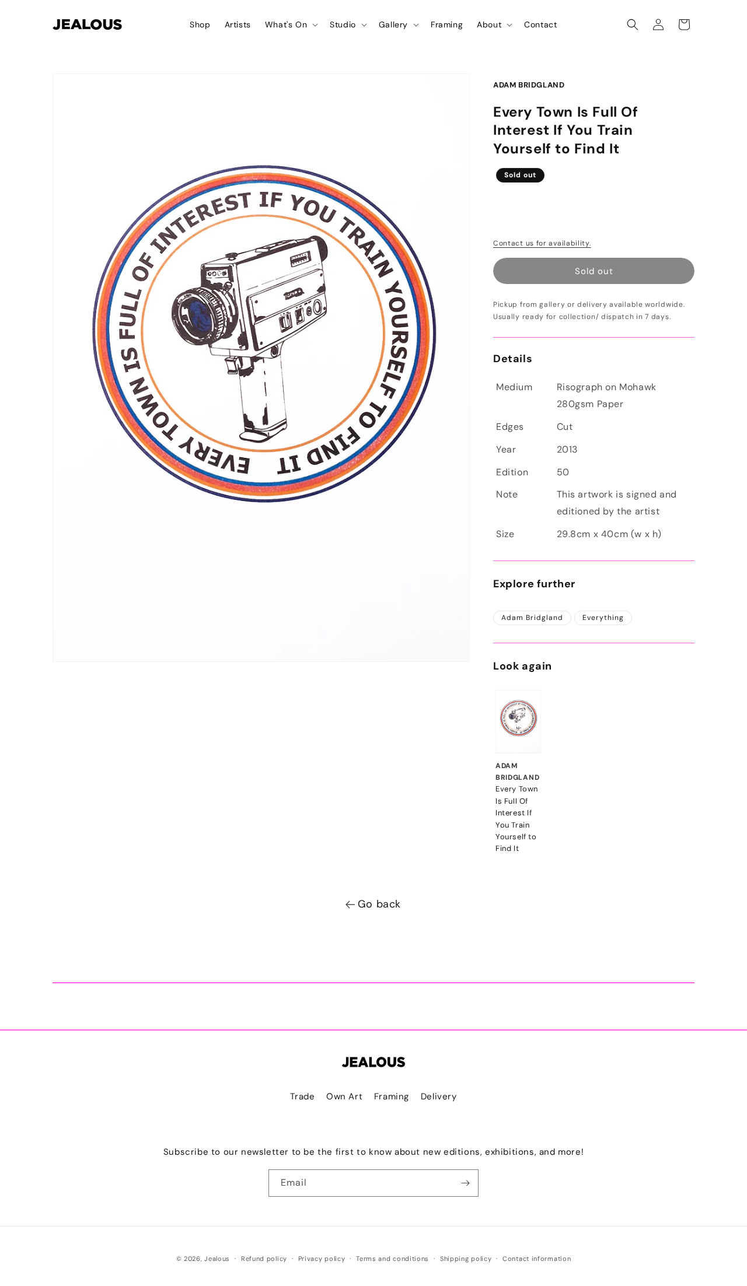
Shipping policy (466, 1259)
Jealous (217, 1259)
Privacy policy (321, 1259)
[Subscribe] (465, 1183)
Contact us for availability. (542, 243)
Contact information (536, 1259)
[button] (290, 24)
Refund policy (264, 1259)
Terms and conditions (392, 1259)
